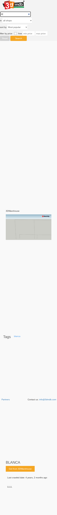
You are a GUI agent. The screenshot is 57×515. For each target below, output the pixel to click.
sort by (3, 27)
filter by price (6, 33)
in (1, 20)
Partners (6, 399)
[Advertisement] (28, 123)
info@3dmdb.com (47, 399)
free (20, 33)
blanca (17, 336)
